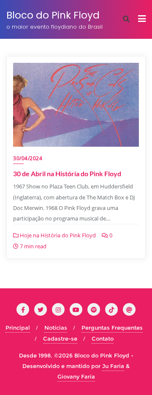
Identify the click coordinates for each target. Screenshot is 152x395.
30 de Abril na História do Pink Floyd (67, 173)
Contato (103, 338)
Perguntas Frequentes (112, 327)
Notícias (55, 327)
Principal (17, 327)
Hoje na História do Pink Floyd (57, 235)
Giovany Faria (76, 376)
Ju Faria (113, 366)
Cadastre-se (60, 338)
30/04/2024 (27, 158)
